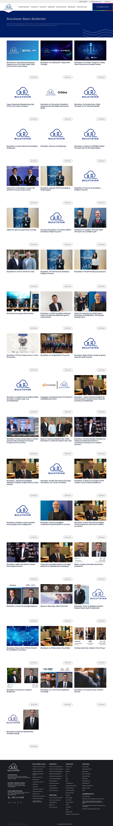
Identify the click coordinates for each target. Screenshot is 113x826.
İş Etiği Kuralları (86, 796)
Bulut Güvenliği (70, 792)
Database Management (55, 773)
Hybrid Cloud (36, 793)
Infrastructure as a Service (39, 766)
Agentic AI (51, 804)
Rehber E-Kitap (86, 788)
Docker (67, 769)
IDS (66, 773)
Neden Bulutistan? (87, 769)
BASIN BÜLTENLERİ (61, 7)
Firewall (68, 795)
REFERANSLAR (71, 7)
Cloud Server (36, 779)
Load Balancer (69, 783)
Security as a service (38, 791)
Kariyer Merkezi (86, 776)
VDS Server (35, 786)
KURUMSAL (85, 764)
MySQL (67, 804)
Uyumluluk (68, 799)
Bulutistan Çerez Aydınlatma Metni (91, 808)
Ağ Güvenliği (69, 797)
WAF (67, 778)
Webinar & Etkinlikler (87, 785)
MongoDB (68, 807)
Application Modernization (72, 814)
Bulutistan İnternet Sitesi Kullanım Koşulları (93, 798)
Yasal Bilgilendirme (88, 794)
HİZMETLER (52, 764)
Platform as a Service (38, 769)
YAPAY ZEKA (53, 795)
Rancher (68, 771)
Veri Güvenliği (69, 802)
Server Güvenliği (70, 790)
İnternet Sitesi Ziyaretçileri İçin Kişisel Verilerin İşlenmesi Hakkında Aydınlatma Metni (92, 802)
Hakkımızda (85, 766)
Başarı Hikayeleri (86, 773)
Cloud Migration (53, 780)
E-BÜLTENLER (34, 7)
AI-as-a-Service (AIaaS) (54, 800)
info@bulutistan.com (95, 1)
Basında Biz (85, 771)
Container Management (55, 778)
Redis (67, 809)
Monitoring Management (55, 776)
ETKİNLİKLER (43, 7)
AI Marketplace (53, 802)
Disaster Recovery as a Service (38, 774)
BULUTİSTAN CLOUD (39, 764)
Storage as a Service (38, 771)
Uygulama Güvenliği (71, 785)
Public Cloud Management (56, 771)
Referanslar (85, 778)
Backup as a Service (38, 777)
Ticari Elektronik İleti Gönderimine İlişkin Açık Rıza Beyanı (93, 806)
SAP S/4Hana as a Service (39, 796)
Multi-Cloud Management (55, 766)
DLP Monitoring (70, 788)
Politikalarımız (86, 783)
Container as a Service (38, 781)
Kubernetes (69, 766)
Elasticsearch (69, 811)
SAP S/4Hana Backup (38, 798)
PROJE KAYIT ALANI (82, 7)
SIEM (67, 780)
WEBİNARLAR (51, 7)
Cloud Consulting (53, 790)
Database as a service (38, 789)
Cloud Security (52, 785)
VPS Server (35, 784)
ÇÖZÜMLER (69, 764)
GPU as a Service (53, 807)
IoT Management (53, 788)
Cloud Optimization (54, 783)
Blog (83, 790)
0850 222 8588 (83, 1)
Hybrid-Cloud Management (56, 769)
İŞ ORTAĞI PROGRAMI (23, 7)
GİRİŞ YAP (107, 1)
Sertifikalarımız (86, 780)
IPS (66, 776)
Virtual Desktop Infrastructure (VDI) (37, 801)
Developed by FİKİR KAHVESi (64, 824)
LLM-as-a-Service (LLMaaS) (56, 797)
